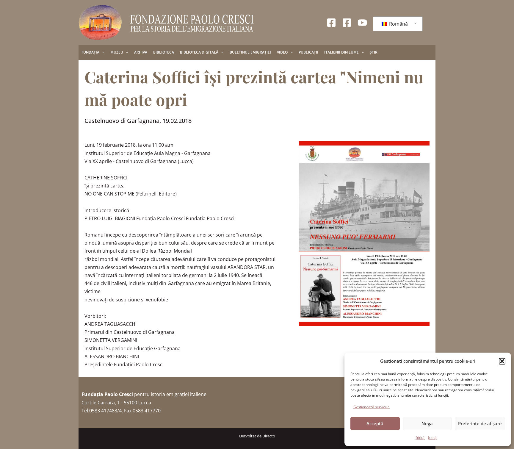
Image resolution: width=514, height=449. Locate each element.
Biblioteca (163, 52)
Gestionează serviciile (371, 406)
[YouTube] (362, 22)
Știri (374, 52)
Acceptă (374, 423)
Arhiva (140, 52)
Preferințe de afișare (480, 423)
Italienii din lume (341, 52)
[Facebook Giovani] (347, 22)
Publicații (308, 52)
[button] (502, 361)
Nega (427, 423)
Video (282, 52)
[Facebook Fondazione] (331, 22)
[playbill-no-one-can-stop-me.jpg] (364, 233)
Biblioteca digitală (199, 52)
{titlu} (420, 437)
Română (398, 24)
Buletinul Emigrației (250, 52)
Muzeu (116, 52)
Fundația (90, 52)
